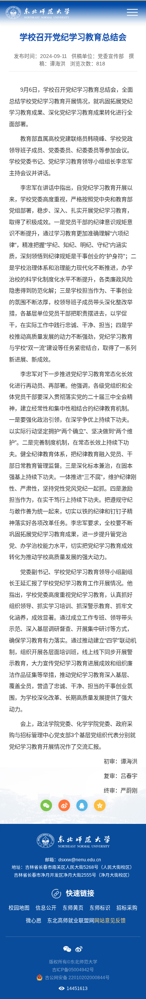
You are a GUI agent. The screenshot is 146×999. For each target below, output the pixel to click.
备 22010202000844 (84, 977)
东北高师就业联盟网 (70, 920)
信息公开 (46, 908)
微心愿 (34, 920)
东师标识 (99, 908)
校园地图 (19, 908)
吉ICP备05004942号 (73, 969)
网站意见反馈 (110, 920)
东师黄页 (73, 908)
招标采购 (126, 908)
